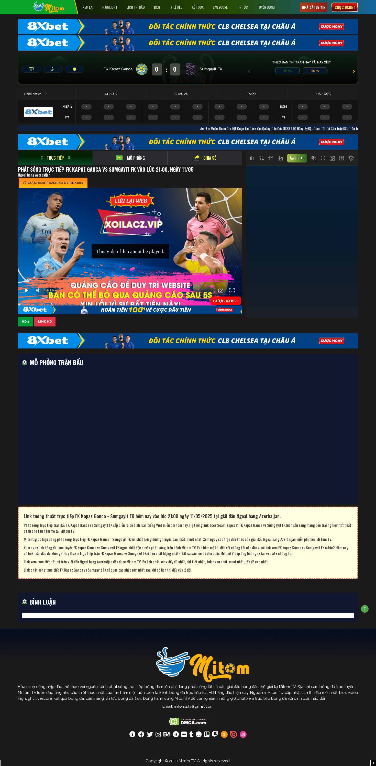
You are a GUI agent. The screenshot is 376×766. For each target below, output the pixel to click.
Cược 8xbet (345, 7)
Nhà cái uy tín (313, 7)
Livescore (220, 7)
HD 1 (25, 321)
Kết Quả (198, 7)
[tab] (55, 158)
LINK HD (45, 321)
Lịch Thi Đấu (136, 7)
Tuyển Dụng (266, 7)
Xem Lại (88, 7)
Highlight (109, 7)
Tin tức (242, 7)
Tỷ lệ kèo (176, 7)
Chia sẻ (209, 158)
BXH (157, 7)
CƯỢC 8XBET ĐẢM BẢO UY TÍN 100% (56, 183)
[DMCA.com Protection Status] (188, 721)
